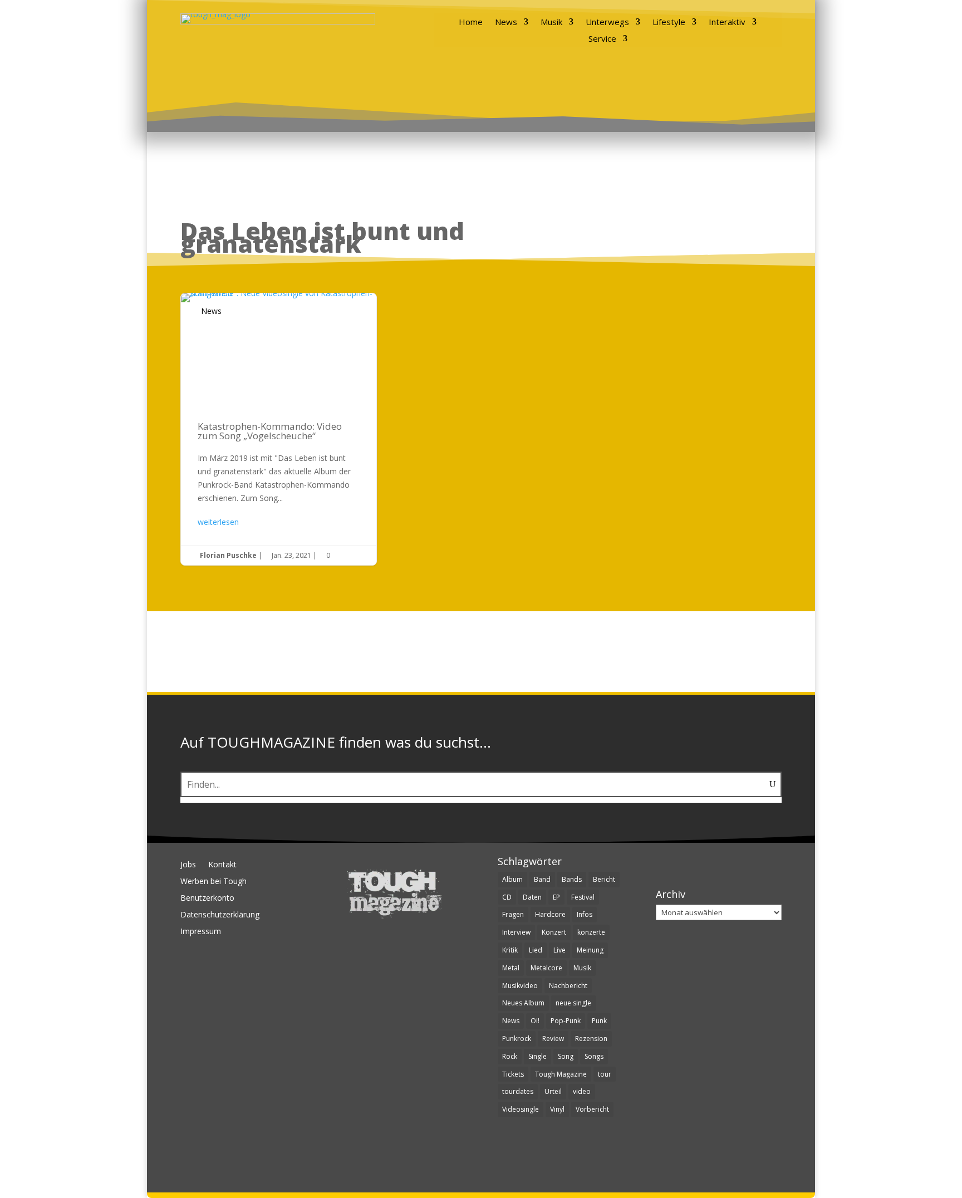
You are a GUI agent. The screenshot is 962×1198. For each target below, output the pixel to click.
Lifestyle (668, 22)
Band (542, 879)
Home (471, 22)
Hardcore (550, 914)
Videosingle (520, 1109)
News (506, 22)
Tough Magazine (561, 1074)
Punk (599, 1020)
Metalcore (546, 968)
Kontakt (222, 865)
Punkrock (516, 1038)
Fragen (513, 914)
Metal (510, 968)
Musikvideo (520, 985)
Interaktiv (727, 22)
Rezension (591, 1038)
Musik (551, 22)
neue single (573, 1003)
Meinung (590, 950)
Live (559, 950)
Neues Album (523, 1003)
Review (553, 1038)
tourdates (517, 1091)
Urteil (553, 1091)
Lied (535, 950)
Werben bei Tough (213, 881)
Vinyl (557, 1109)
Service (602, 39)
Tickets (513, 1074)
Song (565, 1056)
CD (507, 897)
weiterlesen (218, 522)
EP (556, 897)
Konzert (554, 932)
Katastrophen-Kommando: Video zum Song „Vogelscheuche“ (278, 429)
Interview (516, 932)
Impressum (200, 931)
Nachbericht (568, 985)
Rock (509, 1056)
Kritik (510, 950)
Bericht (604, 879)
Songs (594, 1056)
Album (512, 879)
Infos (584, 914)
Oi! (535, 1020)
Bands (572, 879)
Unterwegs (607, 22)
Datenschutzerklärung (219, 915)
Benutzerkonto (207, 898)
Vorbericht (592, 1109)
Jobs (188, 865)
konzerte (591, 932)
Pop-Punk (566, 1020)
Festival (583, 897)
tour (604, 1074)
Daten (532, 897)
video (582, 1091)
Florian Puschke (228, 555)
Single (537, 1056)
